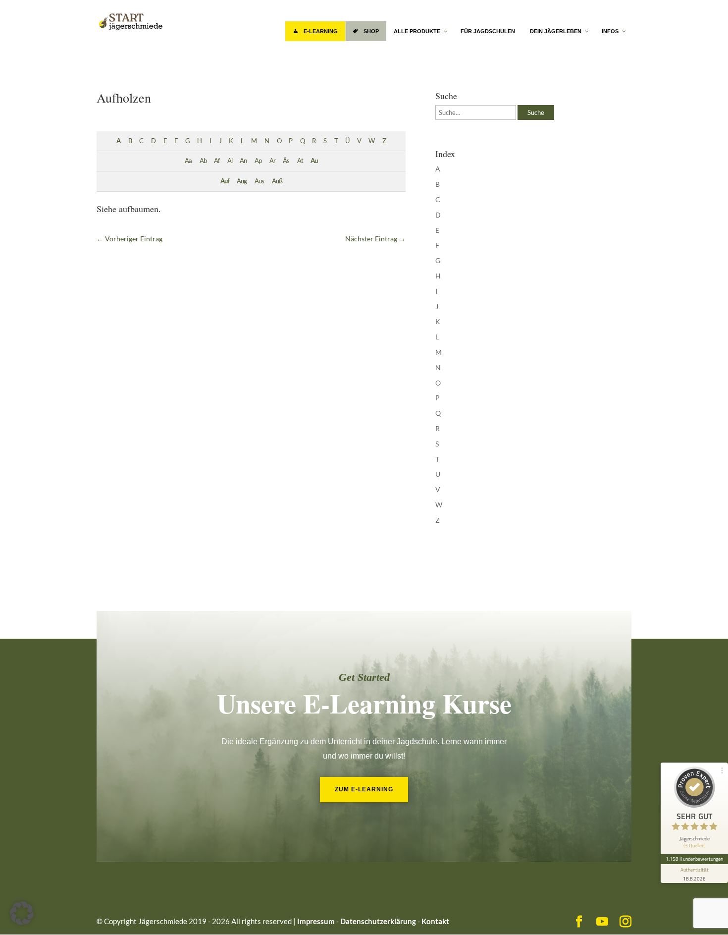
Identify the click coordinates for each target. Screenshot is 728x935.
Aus (259, 181)
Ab (203, 161)
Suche (535, 112)
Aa (188, 161)
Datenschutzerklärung (378, 921)
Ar (272, 161)
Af (216, 161)
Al (229, 161)
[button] (22, 913)
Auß (277, 181)
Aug (242, 181)
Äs (286, 161)
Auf (224, 181)
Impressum (316, 921)
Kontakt (435, 921)
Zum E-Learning (364, 789)
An (243, 161)
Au (314, 161)
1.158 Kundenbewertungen (694, 858)
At (300, 161)
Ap (258, 161)
